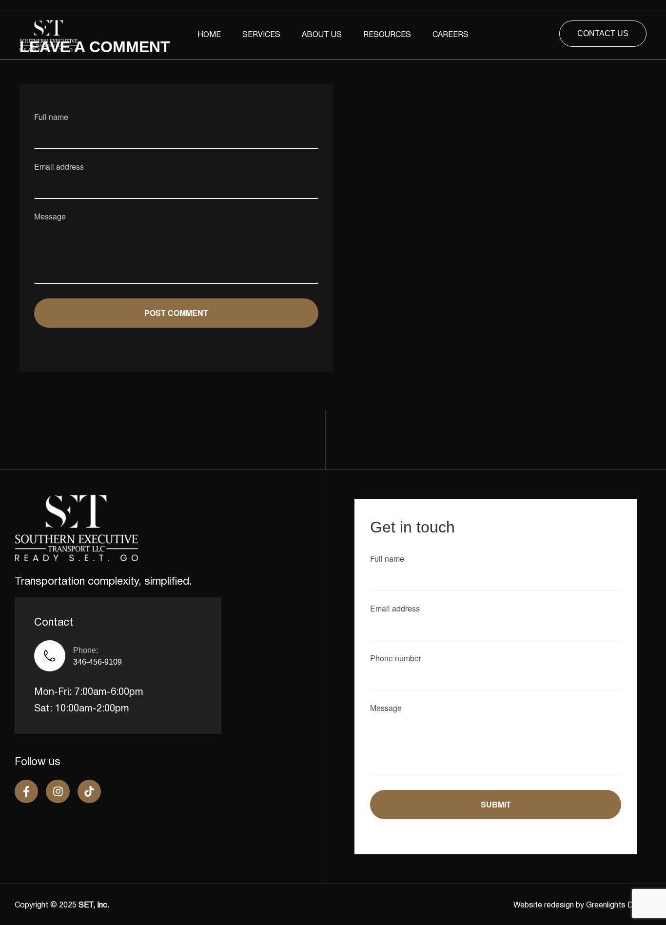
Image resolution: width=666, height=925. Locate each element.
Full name (51, 117)
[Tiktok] (89, 791)
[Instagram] (57, 791)
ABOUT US (322, 35)
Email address (59, 167)
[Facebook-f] (26, 791)
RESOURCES (387, 35)
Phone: (85, 650)
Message (50, 217)
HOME (209, 35)
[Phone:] (49, 655)
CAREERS (450, 35)
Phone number (395, 659)
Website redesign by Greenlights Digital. (582, 905)
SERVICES (261, 35)
